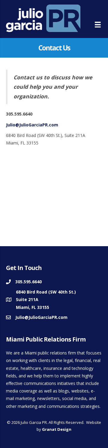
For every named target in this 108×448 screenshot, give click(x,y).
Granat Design (56, 429)
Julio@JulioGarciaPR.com (32, 125)
